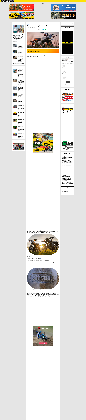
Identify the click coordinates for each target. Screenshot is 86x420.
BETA (64, 66)
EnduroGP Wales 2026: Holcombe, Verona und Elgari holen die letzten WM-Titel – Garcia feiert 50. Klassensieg (21, 107)
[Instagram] (77, 1)
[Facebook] (75, 1)
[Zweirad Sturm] (67, 95)
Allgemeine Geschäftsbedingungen (66, 192)
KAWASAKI (64, 76)
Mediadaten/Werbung (65, 191)
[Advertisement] (67, 127)
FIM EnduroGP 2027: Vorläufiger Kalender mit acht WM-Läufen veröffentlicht (20, 100)
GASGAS (64, 70)
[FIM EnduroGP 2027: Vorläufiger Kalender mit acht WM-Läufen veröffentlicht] (15, 100)
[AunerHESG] (67, 113)
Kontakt (63, 190)
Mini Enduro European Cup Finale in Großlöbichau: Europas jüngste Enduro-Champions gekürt (21, 135)
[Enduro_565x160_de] (21, 12)
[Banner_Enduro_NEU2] (63, 4)
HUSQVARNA (65, 67)
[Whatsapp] (81, 1)
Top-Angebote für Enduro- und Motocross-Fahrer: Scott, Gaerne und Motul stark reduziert (21, 128)
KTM (64, 65)
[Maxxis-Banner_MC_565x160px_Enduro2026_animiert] (21, 4)
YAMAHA (64, 72)
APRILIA (64, 77)
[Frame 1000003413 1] (43, 336)
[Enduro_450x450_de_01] (43, 143)
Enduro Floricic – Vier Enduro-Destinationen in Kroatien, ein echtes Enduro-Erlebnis (21, 51)
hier (40, 258)
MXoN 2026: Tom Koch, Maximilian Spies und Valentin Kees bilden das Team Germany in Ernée (21, 114)
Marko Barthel (29, 27)
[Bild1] (63, 12)
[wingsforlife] (67, 149)
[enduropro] (67, 98)
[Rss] (80, 1)
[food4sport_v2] (67, 101)
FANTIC (64, 78)
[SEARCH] (72, 24)
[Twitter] (76, 1)
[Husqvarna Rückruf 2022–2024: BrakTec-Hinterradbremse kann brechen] (15, 45)
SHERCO (64, 71)
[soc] (67, 145)
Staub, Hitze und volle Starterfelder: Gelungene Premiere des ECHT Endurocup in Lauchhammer (21, 121)
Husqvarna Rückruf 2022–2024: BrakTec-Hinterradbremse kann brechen (21, 45)
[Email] (79, 1)
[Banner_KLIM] (67, 53)
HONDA (64, 73)
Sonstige (28, 24)
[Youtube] (78, 1)
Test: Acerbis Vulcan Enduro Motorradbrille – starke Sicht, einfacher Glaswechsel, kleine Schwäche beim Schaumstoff (21, 81)
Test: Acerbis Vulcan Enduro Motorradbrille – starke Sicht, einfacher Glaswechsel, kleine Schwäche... (21, 58)
